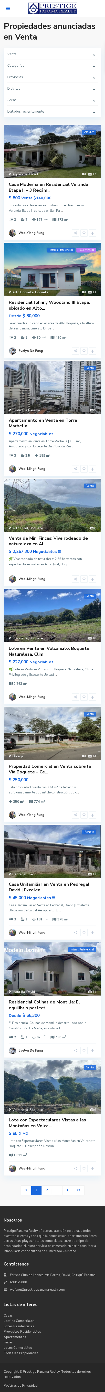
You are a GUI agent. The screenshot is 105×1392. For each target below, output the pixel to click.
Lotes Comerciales (18, 1348)
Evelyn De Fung (31, 351)
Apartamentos (15, 1337)
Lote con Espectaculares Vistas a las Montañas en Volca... (47, 1122)
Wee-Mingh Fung (32, 469)
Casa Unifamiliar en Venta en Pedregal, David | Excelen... (49, 887)
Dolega (17, 756)
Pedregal (19, 874)
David (33, 174)
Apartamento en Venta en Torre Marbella (43, 423)
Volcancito (20, 638)
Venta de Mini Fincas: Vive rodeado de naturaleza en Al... (48, 541)
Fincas (8, 1342)
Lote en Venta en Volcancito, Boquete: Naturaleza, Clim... (49, 651)
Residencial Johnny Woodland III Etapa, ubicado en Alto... (49, 305)
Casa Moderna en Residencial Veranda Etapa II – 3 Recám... (48, 187)
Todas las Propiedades (21, 1353)
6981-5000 (18, 1282)
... (62, 211)
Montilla (18, 992)
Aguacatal (20, 174)
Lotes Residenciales (19, 1326)
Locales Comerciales (19, 1321)
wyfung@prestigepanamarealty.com (37, 1289)
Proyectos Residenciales (22, 1331)
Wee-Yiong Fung (31, 233)
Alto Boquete (23, 292)
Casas (8, 1315)
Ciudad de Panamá (26, 410)
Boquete (42, 292)
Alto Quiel (20, 528)
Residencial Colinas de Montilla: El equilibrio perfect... (44, 1005)
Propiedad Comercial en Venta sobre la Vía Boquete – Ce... (50, 769)
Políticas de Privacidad (21, 1385)
